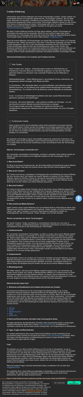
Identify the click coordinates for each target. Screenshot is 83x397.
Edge (11, 313)
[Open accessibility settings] (78, 198)
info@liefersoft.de (56, 37)
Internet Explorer (15, 312)
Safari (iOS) (13, 315)
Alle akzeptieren (73, 383)
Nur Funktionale (59, 383)
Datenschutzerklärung (15, 28)
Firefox (11, 310)
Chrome (12, 308)
